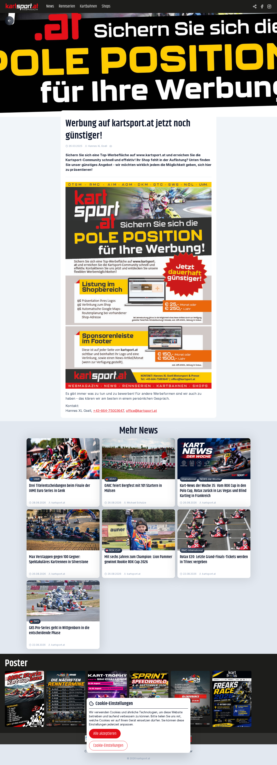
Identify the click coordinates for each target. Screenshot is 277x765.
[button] (9, 20)
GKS (36, 621)
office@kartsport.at (141, 411)
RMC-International (192, 550)
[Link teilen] (254, 6)
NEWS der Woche (210, 479)
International (188, 479)
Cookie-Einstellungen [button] (108, 745)
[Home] (21, 6)
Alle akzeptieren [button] (104, 734)
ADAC (112, 479)
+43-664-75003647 (108, 411)
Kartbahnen (88, 6)
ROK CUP (114, 550)
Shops (106, 6)
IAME (37, 479)
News (50, 6)
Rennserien (67, 6)
